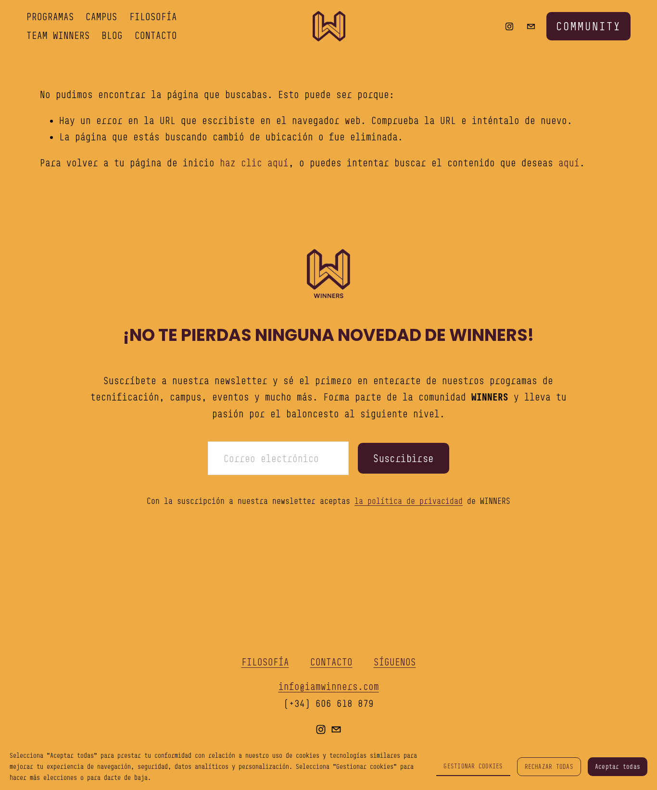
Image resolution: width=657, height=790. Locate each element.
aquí (569, 162)
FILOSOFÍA (153, 16)
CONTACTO (156, 35)
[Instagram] (509, 26)
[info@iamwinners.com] (531, 26)
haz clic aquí (254, 162)
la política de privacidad (408, 501)
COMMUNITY (588, 26)
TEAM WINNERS (58, 35)
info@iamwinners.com (328, 686)
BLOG (112, 35)
